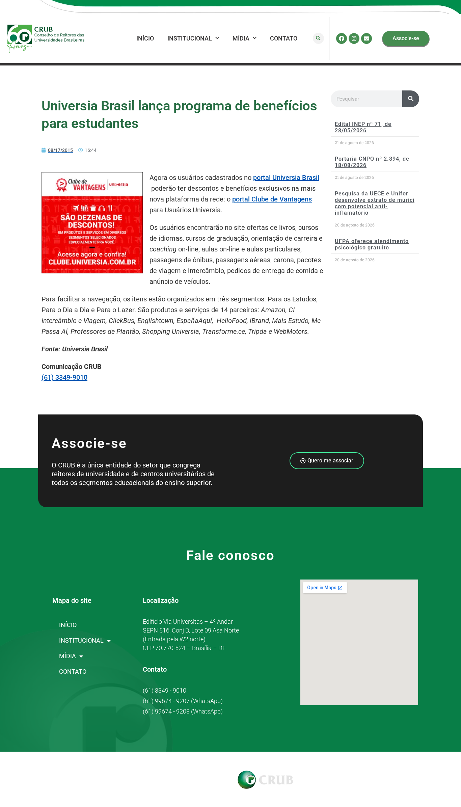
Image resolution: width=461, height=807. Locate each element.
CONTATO (283, 38)
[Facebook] (341, 38)
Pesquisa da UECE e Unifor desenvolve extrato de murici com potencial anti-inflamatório (374, 203)
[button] (318, 38)
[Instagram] (354, 38)
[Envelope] (366, 38)
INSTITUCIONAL (189, 38)
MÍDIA (241, 38)
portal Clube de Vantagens (272, 199)
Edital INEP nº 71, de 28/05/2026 (363, 127)
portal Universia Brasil (286, 177)
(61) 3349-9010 (64, 377)
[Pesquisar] (410, 98)
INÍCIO (145, 38)
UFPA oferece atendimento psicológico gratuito (372, 244)
